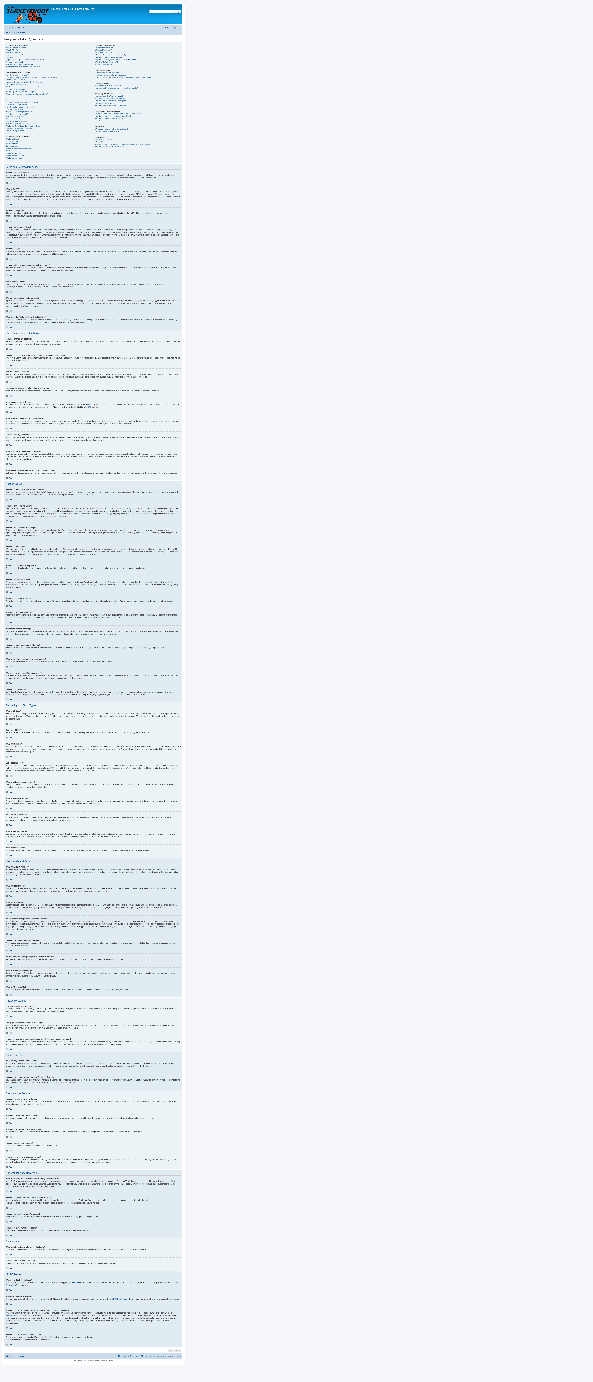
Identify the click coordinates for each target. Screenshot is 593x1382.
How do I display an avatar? (16, 89)
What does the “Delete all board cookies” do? (23, 67)
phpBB (87, 407)
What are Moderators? (103, 50)
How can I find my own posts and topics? (110, 105)
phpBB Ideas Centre (118, 1299)
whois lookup (11, 1315)
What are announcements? (16, 151)
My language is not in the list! (16, 84)
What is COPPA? (12, 50)
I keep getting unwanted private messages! (111, 75)
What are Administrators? (104, 48)
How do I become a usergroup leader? (109, 57)
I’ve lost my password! (14, 62)
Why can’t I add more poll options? (19, 112)
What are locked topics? (15, 155)
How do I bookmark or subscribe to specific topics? (114, 116)
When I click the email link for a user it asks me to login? (27, 94)
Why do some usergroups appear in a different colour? (115, 60)
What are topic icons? (14, 158)
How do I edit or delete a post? (17, 104)
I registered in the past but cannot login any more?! (25, 60)
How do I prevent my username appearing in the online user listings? (31, 77)
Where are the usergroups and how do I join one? (113, 55)
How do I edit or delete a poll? (17, 114)
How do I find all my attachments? (107, 131)
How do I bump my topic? (15, 131)
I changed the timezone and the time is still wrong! (24, 82)
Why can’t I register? (13, 52)
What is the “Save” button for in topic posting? (23, 126)
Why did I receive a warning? (16, 121)
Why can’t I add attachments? (17, 119)
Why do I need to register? (16, 48)
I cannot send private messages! (107, 72)
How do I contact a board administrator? (110, 147)
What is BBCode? (12, 139)
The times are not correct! (15, 80)
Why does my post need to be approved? (21, 128)
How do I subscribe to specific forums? (109, 118)
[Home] (28, 14)
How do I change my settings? (17, 75)
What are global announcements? (18, 148)
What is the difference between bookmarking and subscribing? (118, 114)
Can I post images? (13, 146)
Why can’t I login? (12, 57)
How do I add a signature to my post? (20, 107)
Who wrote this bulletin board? (106, 139)
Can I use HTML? (12, 141)
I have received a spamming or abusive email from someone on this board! (123, 77)
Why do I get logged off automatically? (20, 64)
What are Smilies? (12, 143)
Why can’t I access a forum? (16, 116)
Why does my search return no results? (110, 98)
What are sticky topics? (14, 153)
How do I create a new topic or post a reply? (22, 102)
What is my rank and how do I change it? (21, 92)
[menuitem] (21, 28)
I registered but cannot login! (16, 55)
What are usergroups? (103, 52)
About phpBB (11, 1285)
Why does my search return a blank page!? (111, 101)
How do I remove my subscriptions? (108, 121)
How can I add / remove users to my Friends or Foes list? (116, 88)
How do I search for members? (106, 103)
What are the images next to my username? (22, 87)
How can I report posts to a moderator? (20, 124)
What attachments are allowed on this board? (112, 129)
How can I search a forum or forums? (109, 96)
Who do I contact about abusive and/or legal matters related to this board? (122, 144)
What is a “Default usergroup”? (106, 62)
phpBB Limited (75, 1283)
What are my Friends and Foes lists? (109, 85)
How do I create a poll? (14, 109)
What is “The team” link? (104, 64)
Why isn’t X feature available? (106, 142)
